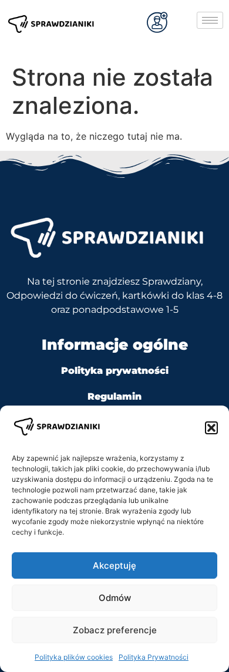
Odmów (115, 597)
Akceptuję (114, 565)
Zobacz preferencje (115, 630)
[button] (211, 428)
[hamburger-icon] (210, 20)
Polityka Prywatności (153, 657)
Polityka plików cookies (74, 657)
